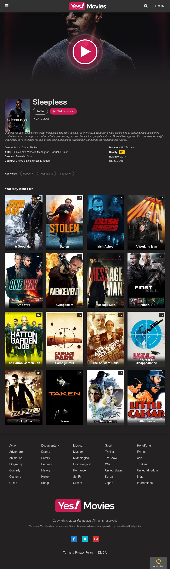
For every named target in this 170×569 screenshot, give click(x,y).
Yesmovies (84, 520)
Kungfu (46, 483)
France (141, 451)
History (45, 470)
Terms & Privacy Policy (78, 552)
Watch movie (65, 111)
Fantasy (46, 464)
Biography (16, 464)
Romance (79, 470)
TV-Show (111, 458)
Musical (78, 445)
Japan (109, 483)
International (145, 483)
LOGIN (159, 6)
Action (17, 147)
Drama (45, 451)
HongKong (144, 445)
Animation (15, 458)
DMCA (102, 552)
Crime (25, 147)
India (140, 476)
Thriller (34, 147)
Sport (108, 445)
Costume (15, 476)
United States (23, 160)
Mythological (81, 458)
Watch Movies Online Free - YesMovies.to (87, 6)
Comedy (14, 470)
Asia (140, 458)
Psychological (82, 464)
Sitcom (77, 483)
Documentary (50, 445)
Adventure (16, 451)
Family (45, 458)
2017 (123, 156)
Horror (45, 476)
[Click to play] (85, 51)
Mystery (78, 451)
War (107, 464)
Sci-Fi (77, 476)
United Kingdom (41, 160)
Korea (109, 476)
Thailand (142, 464)
